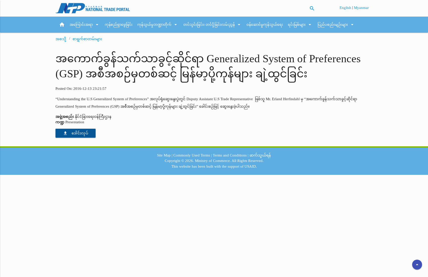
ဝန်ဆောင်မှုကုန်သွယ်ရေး (264, 25)
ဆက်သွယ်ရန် (260, 155)
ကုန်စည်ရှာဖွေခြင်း (119, 25)
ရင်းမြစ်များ (300, 25)
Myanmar (361, 8)
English (346, 8)
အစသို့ (60, 39)
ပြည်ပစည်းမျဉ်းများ (336, 25)
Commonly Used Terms (191, 155)
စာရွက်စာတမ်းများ (87, 39)
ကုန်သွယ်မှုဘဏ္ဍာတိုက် (158, 25)
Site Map (164, 155)
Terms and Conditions (230, 155)
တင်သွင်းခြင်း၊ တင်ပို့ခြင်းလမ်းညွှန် (212, 25)
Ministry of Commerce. (213, 161)
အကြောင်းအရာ (85, 25)
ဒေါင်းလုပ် (75, 133)
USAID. (250, 166)
